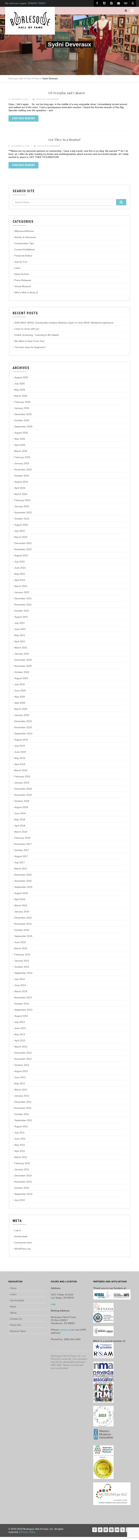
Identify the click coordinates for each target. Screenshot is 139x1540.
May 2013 (19, 1034)
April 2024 (19, 488)
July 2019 (19, 745)
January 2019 (21, 782)
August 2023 (21, 524)
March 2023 (20, 537)
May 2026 (19, 389)
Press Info (15, 1325)
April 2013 (19, 1040)
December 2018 (23, 788)
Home (13, 1288)
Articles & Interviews (47, 99)
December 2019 (23, 721)
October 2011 (21, 1114)
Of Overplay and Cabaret (66, 93)
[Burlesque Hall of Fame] (30, 21)
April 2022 (19, 580)
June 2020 (20, 690)
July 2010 (19, 1200)
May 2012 (19, 1083)
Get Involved (17, 1300)
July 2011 (19, 1132)
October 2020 (21, 672)
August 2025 (21, 432)
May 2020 (19, 696)
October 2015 (21, 930)
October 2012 (21, 1065)
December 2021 (23, 598)
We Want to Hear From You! (29, 341)
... (1, 1538)
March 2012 (20, 1089)
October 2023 (21, 518)
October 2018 (21, 801)
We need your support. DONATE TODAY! (25, 3)
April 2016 (19, 899)
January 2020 (21, 715)
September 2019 (23, 733)
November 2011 (23, 1108)
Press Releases (22, 280)
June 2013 (20, 1028)
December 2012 (23, 1052)
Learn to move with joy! (26, 328)
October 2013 (21, 1003)
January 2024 (21, 506)
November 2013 (23, 997)
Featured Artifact (23, 255)
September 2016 (23, 887)
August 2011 (21, 1126)
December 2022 (23, 543)
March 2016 (20, 905)
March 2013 (20, 1046)
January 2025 (21, 463)
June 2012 (20, 1077)
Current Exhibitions (24, 249)
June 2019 (20, 752)
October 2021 (21, 610)
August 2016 (21, 893)
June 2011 (20, 1138)
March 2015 (20, 948)
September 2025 (23, 426)
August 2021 (21, 616)
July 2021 (19, 623)
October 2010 (21, 1187)
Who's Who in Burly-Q (26, 292)
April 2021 (19, 641)
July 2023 (19, 531)
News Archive (21, 274)
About (13, 1312)
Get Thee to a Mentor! (64, 140)
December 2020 (23, 659)
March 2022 (20, 586)
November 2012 (23, 1059)
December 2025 (23, 414)
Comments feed (23, 1242)
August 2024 (21, 481)
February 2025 (22, 457)
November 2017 (23, 844)
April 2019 (19, 764)
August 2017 (21, 856)
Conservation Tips (24, 243)
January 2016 (21, 911)
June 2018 (20, 813)
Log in (17, 1230)
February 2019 (22, 776)
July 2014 (19, 979)
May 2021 (19, 635)
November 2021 (23, 604)
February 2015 (22, 954)
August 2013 (21, 1016)
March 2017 (20, 868)
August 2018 (21, 807)
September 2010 (23, 1194)
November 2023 (23, 512)
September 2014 (23, 973)
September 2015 (23, 936)
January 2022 (21, 592)
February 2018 (22, 838)
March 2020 (20, 709)
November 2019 (23, 727)
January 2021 (21, 653)
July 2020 (19, 684)
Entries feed (20, 1236)
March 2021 (20, 647)
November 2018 (23, 795)
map (53, 1304)
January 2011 (21, 1169)
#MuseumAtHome (24, 231)
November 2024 (23, 469)
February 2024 (22, 500)
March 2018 (20, 831)
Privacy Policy (28, 1532)
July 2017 (19, 862)
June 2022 (20, 567)
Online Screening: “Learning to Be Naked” (36, 335)
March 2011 (20, 1157)
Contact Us (16, 1318)
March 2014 (20, 991)
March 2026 (20, 395)
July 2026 (19, 383)
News (13, 1306)
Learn (17, 268)
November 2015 (23, 923)
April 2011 (19, 1151)
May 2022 (19, 574)
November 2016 (23, 880)
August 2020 (21, 678)
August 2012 (21, 1071)
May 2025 (19, 438)
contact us (65, 1329)
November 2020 (23, 666)
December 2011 (23, 1102)
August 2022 (21, 555)
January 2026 (21, 408)
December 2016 (23, 874)
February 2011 (22, 1163)
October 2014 (21, 966)
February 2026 (22, 402)
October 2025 (21, 420)
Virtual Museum (22, 286)
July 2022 (19, 561)
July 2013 (19, 1022)
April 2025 (19, 445)
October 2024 (21, 475)
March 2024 (20, 494)
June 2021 (20, 629)
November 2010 (23, 1181)
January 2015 (21, 960)
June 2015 (20, 942)
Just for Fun (20, 261)
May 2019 (19, 758)
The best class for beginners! (30, 347)
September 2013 (23, 1009)
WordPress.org (22, 1248)
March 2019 (20, 770)
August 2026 (21, 377)
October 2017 (21, 850)
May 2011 (19, 1144)
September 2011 (23, 1120)
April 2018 (19, 825)
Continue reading (23, 118)
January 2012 (21, 1095)
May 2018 (19, 819)
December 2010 (23, 1175)
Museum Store (18, 1331)
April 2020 (19, 702)
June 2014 (20, 985)
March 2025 (20, 451)
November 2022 (23, 549)
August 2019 (21, 739)
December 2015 (23, 917)
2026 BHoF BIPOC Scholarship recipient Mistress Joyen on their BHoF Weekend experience (63, 322)
